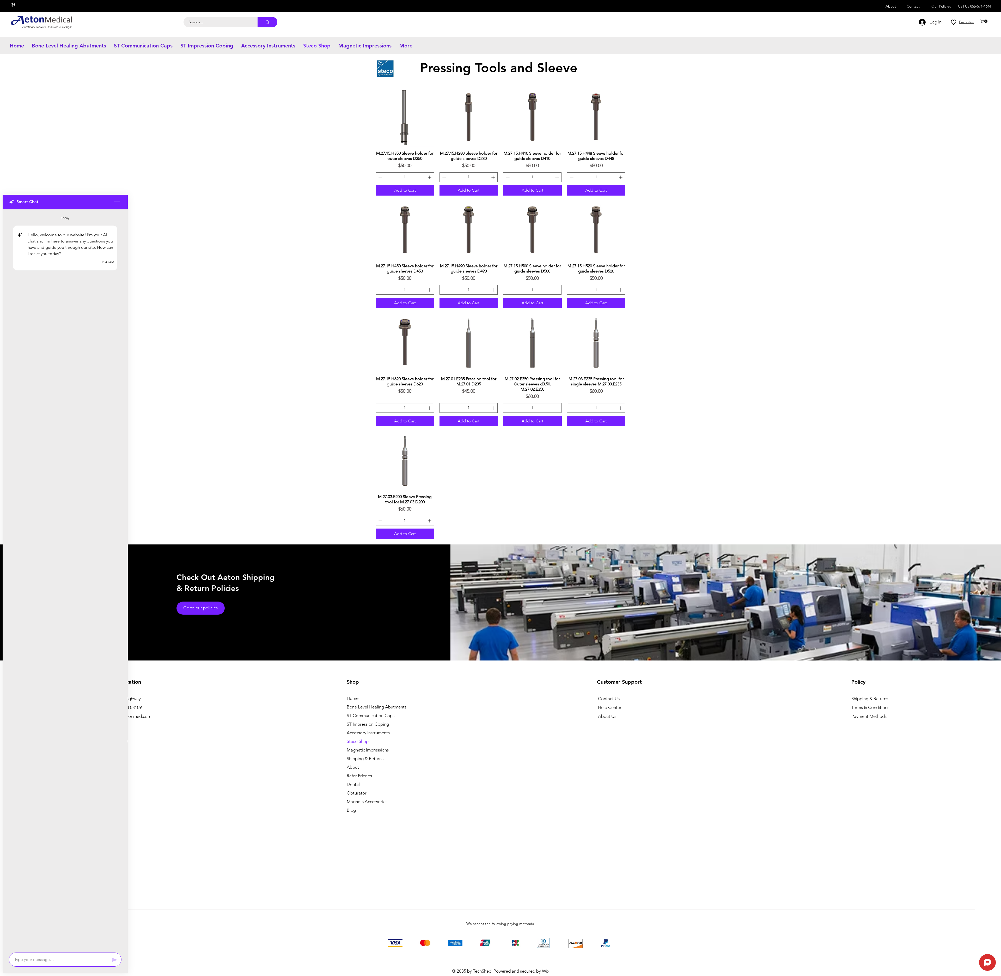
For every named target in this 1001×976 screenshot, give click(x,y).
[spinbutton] (405, 177)
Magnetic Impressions (368, 750)
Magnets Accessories (367, 801)
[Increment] (430, 177)
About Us (607, 716)
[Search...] (267, 22)
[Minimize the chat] (117, 202)
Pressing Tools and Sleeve (500, 68)
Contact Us (609, 698)
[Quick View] (405, 117)
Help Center (609, 707)
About (353, 767)
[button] (984, 21)
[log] (65, 579)
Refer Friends (359, 775)
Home (352, 698)
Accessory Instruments (368, 732)
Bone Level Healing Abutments (374, 707)
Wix (545, 971)
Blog (351, 810)
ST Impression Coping (368, 724)
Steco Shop (358, 741)
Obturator (357, 793)
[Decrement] (379, 177)
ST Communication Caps (370, 715)
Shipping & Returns (365, 758)
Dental (353, 784)
